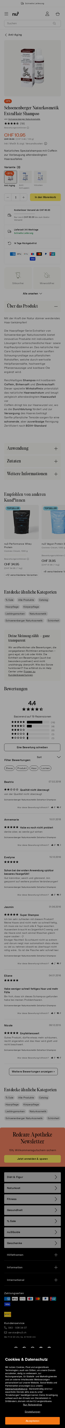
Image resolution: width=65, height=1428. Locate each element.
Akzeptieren (32, 1420)
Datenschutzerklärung (16, 1388)
